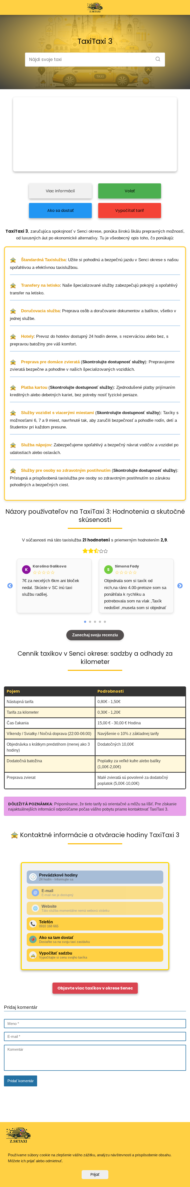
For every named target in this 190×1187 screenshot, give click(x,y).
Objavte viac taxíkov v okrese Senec (95, 988)
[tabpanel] (54, 586)
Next (180, 585)
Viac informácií (60, 191)
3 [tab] (95, 622)
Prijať (95, 1174)
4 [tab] (99, 622)
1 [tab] (85, 622)
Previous (10, 585)
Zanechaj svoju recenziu (95, 635)
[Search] (156, 57)
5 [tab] (104, 622)
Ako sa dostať (60, 210)
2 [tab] (90, 622)
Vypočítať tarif (129, 210)
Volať (130, 191)
